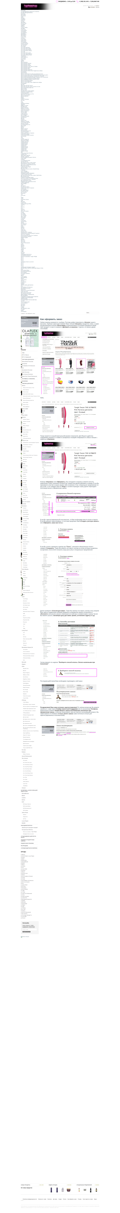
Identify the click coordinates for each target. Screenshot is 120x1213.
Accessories (23, 136)
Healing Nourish (24, 143)
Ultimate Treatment (25, 156)
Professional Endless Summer (27, 135)
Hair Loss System (25, 211)
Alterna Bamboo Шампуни (26, 69)
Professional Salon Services (27, 153)
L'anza (22, 138)
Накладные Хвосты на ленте (27, 261)
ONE (22, 200)
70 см (22, 260)
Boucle (22, 127)
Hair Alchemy (24, 117)
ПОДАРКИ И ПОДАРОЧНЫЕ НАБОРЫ (29, 296)
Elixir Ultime (23, 14)
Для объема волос (25, 176)
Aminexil (22, 26)
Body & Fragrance (25, 110)
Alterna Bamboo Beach (26, 67)
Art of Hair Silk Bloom (25, 47)
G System (23, 169)
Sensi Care (23, 224)
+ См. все (41, 1184)
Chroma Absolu (24, 44)
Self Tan (22, 280)
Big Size (22, 84)
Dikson (23, 871)
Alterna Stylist (24, 88)
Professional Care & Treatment (27, 133)
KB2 (22, 152)
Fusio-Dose (23, 29)
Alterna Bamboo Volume (26, 65)
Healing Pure (23, 145)
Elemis (22, 278)
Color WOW (23, 158)
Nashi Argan (24, 903)
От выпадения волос (25, 160)
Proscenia (23, 195)
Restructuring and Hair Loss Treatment (29, 235)
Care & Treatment (25, 131)
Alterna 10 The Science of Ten (27, 93)
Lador (22, 243)
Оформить (35, 325)
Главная (23, 313)
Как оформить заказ (25, 308)
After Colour (23, 216)
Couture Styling (24, 27)
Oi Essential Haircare (25, 122)
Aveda (23, 857)
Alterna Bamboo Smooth (26, 63)
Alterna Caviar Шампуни (26, 81)
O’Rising (23, 159)
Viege (22, 197)
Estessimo (23, 193)
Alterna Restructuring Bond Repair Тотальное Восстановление (34, 77)
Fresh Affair (23, 39)
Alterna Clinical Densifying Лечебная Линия (30, 78)
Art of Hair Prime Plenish (26, 49)
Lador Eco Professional (27, 893)
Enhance (23, 282)
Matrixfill (22, 239)
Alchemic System (24, 123)
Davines (22, 119)
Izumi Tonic (23, 59)
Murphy (22, 244)
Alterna (22, 61)
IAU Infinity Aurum (24, 190)
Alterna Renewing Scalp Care (27, 87)
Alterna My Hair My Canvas (27, 85)
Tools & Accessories (25, 109)
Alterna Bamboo (24, 62)
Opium (22, 238)
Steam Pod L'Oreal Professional (27, 290)
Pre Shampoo (24, 223)
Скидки (22, 307)
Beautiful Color (24, 106)
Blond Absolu (23, 34)
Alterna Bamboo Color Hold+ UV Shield (29, 66)
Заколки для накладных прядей (28, 267)
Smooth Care (24, 221)
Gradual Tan (23, 281)
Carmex (22, 274)
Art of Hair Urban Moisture (26, 53)
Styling (22, 249)
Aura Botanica (24, 32)
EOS (22, 269)
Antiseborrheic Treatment (26, 232)
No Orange (23, 214)
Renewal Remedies (25, 116)
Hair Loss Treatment (25, 234)
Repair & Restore (24, 107)
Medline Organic (24, 237)
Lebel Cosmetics (25, 896)
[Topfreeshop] (38, 9)
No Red (22, 228)
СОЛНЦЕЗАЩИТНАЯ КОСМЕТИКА (29, 299)
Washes (22, 246)
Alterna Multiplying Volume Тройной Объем (30, 79)
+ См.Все (97, 1184)
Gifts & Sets (23, 41)
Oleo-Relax (23, 35)
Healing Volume (24, 144)
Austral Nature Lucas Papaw (28, 856)
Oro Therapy (23, 215)
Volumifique (23, 33)
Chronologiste (24, 30)
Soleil (22, 16)
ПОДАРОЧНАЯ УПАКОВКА (27, 297)
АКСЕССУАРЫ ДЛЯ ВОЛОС (27, 285)
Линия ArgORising (25, 172)
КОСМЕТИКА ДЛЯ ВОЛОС (27, 12)
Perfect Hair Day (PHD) (26, 203)
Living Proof (23, 202)
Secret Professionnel (25, 242)
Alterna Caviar (24, 72)
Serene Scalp (24, 111)
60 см (22, 259)
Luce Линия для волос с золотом (28, 179)
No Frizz (23, 206)
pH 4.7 (24, 615)
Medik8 (22, 284)
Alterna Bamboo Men (25, 68)
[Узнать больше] (25, 936)
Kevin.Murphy (25, 569)
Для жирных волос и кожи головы (28, 162)
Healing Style (23, 148)
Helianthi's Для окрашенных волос (28, 181)
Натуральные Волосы (26, 255)
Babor (23, 858)
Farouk (23, 879)
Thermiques (23, 31)
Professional (23, 40)
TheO (22, 198)
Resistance (23, 15)
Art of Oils (23, 51)
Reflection (23, 20)
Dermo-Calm (23, 23)
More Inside (23, 125)
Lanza (23, 894)
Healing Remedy (24, 146)
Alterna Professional (25, 95)
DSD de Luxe (24, 231)
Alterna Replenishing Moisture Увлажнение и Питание (32, 76)
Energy (22, 219)
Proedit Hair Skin (24, 191)
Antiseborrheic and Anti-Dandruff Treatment (30, 233)
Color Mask (23, 230)
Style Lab (23, 210)
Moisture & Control (25, 108)
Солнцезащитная (25, 92)
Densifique (23, 24)
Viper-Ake (23, 241)
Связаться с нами (42, 1199)
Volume (22, 222)
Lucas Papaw (24, 276)
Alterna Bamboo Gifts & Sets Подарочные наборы (32, 70)
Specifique (23, 22)
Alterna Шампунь (24, 96)
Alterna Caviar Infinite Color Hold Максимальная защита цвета (34, 74)
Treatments (23, 248)
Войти (97, 5)
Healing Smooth (24, 147)
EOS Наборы (24, 272)
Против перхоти (24, 161)
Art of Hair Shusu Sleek (26, 48)
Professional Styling (25, 134)
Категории (23, 10)
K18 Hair (23, 252)
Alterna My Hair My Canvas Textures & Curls (30, 86)
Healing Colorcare (25, 141)
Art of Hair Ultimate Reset (26, 54)
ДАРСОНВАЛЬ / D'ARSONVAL (27, 294)
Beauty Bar (23, 289)
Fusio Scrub (23, 36)
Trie (22, 194)
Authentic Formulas (25, 121)
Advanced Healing (25, 140)
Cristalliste (23, 19)
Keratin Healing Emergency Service (28, 157)
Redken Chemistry (25, 99)
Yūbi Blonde (23, 55)
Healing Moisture (24, 142)
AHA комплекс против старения (28, 163)
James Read (23, 279)
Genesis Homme (24, 43)
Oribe (22, 102)
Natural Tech (23, 120)
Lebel (22, 184)
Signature (23, 104)
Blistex (22, 275)
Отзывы (23, 309)
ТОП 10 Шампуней (25, 301)
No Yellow (23, 213)
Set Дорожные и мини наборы (27, 90)
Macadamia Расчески (25, 288)
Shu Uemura (23, 45)
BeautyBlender (24, 277)
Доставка (23, 305)
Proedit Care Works (25, 186)
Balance (22, 126)
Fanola (22, 212)
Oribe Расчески (24, 291)
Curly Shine (23, 220)
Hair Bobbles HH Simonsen (27, 287)
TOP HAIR (24, 916)
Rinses (22, 247)
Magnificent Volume (25, 103)
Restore (22, 209)
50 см (22, 258)
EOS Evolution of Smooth (27, 876)
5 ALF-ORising (24, 171)
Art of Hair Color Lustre (26, 52)
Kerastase (23, 13)
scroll (22, 1200)
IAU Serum (23, 185)
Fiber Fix (23, 229)
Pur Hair (22, 100)
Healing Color (24, 154)
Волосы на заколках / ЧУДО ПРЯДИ (29, 256)
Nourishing (23, 217)
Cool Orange (23, 188)
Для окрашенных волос (26, 180)
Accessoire (23, 58)
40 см (22, 257)
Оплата (22, 306)
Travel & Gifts (24, 112)
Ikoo (22, 286)
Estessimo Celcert (25, 199)
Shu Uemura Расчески (26, 293)
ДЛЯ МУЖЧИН (24, 298)
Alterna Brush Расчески (26, 292)
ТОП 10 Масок (24, 303)
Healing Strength (24, 150)
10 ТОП (22, 300)
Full (21, 205)
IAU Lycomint (24, 192)
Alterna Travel (24, 89)
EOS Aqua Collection (25, 273)
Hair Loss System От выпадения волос (29, 178)
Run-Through (24, 115)
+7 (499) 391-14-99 (83, 1)
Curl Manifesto (24, 42)
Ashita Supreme (24, 57)
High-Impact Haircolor (25, 155)
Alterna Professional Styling (27, 80)
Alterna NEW (23, 183)
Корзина (23, 317)
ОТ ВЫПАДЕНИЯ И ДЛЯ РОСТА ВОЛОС (30, 11)
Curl (22, 208)
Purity (22, 225)
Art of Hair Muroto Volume (26, 50)
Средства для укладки (26, 166)
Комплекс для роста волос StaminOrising (30, 168)
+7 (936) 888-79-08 (94, 1)
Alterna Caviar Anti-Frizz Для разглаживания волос (32, 73)
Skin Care (23, 240)
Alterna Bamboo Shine (25, 64)
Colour (22, 250)
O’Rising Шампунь (25, 182)
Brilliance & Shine (24, 105)
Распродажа (23, 71)
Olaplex (22, 60)
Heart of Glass (24, 129)
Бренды (23, 851)
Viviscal (22, 253)
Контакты (23, 304)
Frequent (23, 218)
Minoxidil (23, 201)
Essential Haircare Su (25, 124)
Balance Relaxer (24, 128)
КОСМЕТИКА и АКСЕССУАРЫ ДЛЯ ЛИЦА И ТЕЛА (32, 268)
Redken (22, 98)
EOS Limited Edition (25, 270)
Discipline (23, 28)
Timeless (23, 204)
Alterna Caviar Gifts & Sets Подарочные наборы (31, 82)
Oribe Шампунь (24, 114)
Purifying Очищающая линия (27, 177)
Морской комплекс (25, 165)
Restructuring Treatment (26, 236)
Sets (22, 137)
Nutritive (22, 17)
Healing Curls (24, 149)
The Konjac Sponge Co (27, 915)
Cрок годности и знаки (88, 1199)
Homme (22, 21)
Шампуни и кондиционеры (27, 91)
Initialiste (23, 25)
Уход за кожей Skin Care (26, 174)
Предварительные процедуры (27, 173)
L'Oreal (23, 892)
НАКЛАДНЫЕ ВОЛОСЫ (26, 254)
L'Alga (22, 251)
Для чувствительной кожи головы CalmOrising (31, 175)
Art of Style (23, 46)
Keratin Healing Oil (25, 139)
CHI (22, 101)
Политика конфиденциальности (30, 1199)
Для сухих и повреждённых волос (28, 164)
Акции (22, 310)
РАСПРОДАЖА (24, 295)
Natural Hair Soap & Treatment (27, 187)
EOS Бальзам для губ (26, 271)
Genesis (23, 38)
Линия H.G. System (26, 735)
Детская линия (24, 167)
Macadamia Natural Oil (26, 130)
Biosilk (22, 97)
